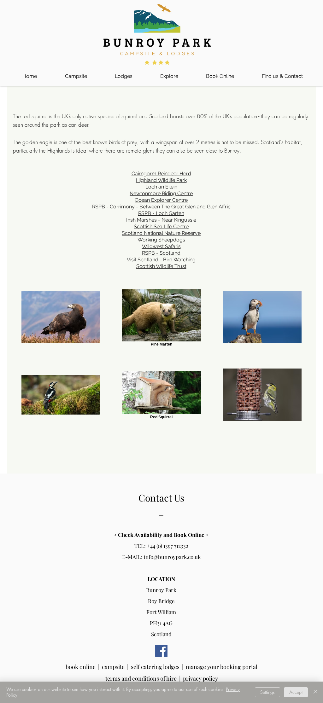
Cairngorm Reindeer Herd (161, 174)
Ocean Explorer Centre (161, 200)
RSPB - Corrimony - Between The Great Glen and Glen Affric (161, 207)
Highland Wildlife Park (161, 180)
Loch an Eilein (161, 187)
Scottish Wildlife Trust (161, 266)
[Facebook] (161, 651)
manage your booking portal (221, 667)
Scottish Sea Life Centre (161, 226)
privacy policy (200, 678)
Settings (267, 692)
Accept (295, 692)
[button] (76, 73)
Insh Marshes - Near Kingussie (161, 220)
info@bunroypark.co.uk (172, 556)
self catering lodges (155, 667)
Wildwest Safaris (161, 246)
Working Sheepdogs (161, 240)
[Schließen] (315, 692)
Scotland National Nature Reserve (161, 233)
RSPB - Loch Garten (161, 213)
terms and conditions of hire (142, 678)
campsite (113, 667)
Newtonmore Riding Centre (161, 193)
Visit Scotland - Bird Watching (161, 260)
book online (81, 667)
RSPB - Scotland (161, 253)
